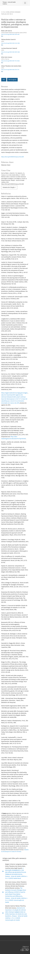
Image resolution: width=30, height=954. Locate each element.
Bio (2, 36)
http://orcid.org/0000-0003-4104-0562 (10, 43)
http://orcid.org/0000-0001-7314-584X (10, 60)
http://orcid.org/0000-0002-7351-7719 (10, 69)
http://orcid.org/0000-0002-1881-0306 (10, 52)
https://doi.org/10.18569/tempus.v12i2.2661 (12, 157)
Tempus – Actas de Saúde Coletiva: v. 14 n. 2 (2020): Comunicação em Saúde (16, 900)
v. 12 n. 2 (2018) (5, 12)
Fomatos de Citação (9, 187)
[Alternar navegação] (25, 3)
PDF (4, 79)
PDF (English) (12, 79)
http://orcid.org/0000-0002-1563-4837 (10, 34)
